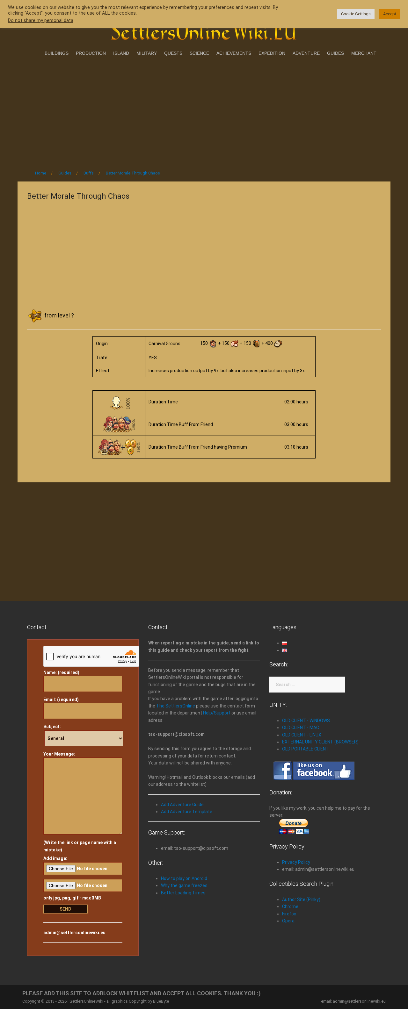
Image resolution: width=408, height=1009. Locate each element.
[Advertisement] (204, 111)
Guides (335, 53)
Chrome (290, 906)
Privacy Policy (296, 862)
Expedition (272, 53)
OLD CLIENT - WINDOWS (306, 720)
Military (146, 53)
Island (121, 53)
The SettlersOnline (175, 705)
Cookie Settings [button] (356, 13)
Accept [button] (389, 13)
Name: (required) (61, 672)
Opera (288, 920)
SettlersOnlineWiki (86, 1001)
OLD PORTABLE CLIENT (305, 748)
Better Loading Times (183, 892)
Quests (173, 53)
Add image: (55, 858)
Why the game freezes (184, 885)
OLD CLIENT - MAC (300, 727)
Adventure (306, 53)
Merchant (363, 53)
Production (91, 53)
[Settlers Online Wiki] (204, 29)
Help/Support (216, 712)
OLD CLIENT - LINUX (301, 734)
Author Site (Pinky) (301, 899)
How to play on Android (184, 878)
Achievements (233, 53)
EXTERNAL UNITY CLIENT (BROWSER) (320, 741)
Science (199, 53)
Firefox (289, 913)
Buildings (57, 53)
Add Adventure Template (186, 811)
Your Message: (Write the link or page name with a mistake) (79, 801)
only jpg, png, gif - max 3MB (72, 897)
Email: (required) (61, 699)
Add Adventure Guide (182, 804)
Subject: (52, 726)
